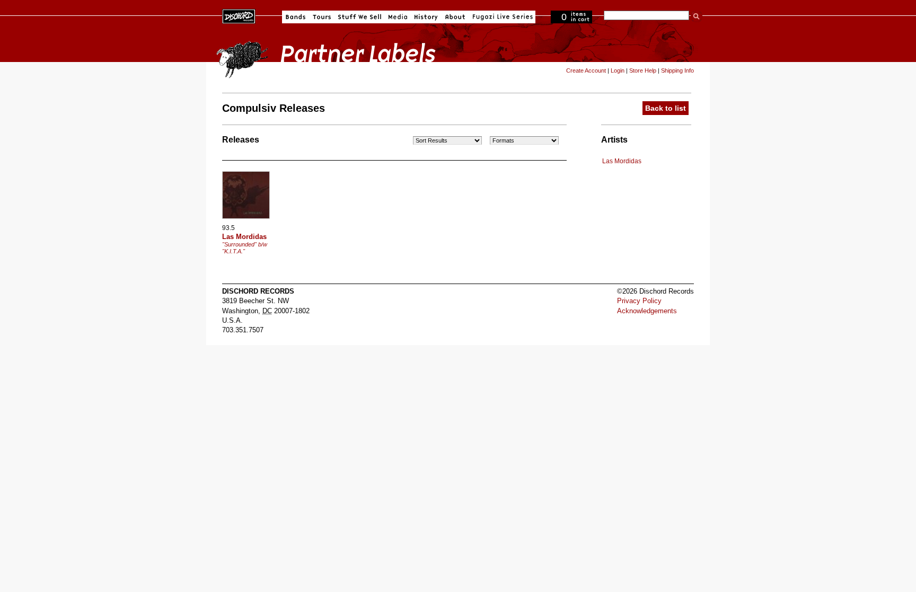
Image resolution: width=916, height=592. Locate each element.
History (426, 17)
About (455, 17)
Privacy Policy (639, 301)
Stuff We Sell (359, 17)
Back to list (665, 108)
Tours (322, 17)
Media (398, 17)
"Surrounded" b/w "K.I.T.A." (244, 247)
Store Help (642, 70)
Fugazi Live (501, 17)
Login (617, 70)
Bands (295, 17)
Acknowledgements (647, 311)
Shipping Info (677, 70)
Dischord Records (239, 15)
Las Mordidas (621, 161)
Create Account (586, 70)
